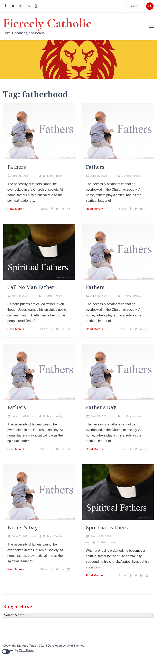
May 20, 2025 (20, 295)
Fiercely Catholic (47, 23)
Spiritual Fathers (107, 527)
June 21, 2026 (20, 175)
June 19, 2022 (98, 416)
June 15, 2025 (98, 175)
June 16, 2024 (98, 295)
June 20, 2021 (20, 536)
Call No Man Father (30, 287)
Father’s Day (101, 407)
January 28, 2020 (100, 536)
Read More (14, 208)
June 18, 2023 (20, 416)
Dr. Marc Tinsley (53, 175)
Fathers (16, 166)
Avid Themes (75, 645)
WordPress (26, 650)
